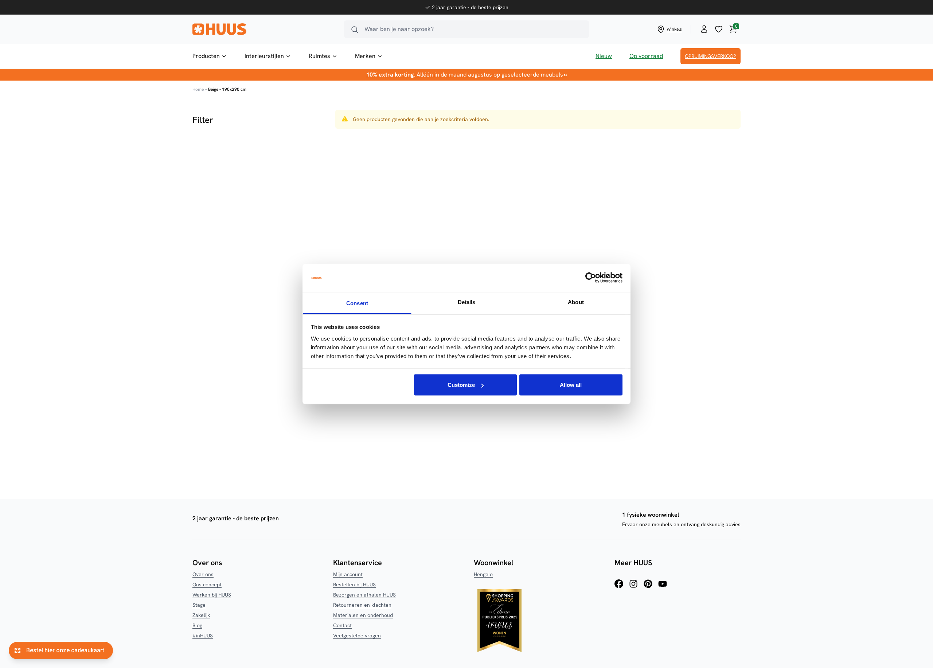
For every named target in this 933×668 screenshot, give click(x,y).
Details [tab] (467, 302)
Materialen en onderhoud (363, 615)
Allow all (571, 385)
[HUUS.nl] (263, 29)
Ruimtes (319, 56)
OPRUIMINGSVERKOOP (710, 56)
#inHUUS (202, 635)
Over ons (203, 574)
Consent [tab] (357, 303)
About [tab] (576, 302)
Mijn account (348, 574)
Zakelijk (201, 615)
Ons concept (207, 584)
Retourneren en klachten (362, 605)
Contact (342, 625)
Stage (199, 605)
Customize (461, 385)
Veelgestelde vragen (357, 635)
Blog (197, 625)
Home (198, 89)
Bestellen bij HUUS (354, 584)
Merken (365, 56)
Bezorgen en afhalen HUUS (364, 594)
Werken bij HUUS (211, 594)
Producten (206, 56)
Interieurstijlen (264, 56)
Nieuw (604, 56)
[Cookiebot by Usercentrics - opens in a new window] (590, 277)
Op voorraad (646, 56)
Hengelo (483, 574)
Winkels (674, 29)
